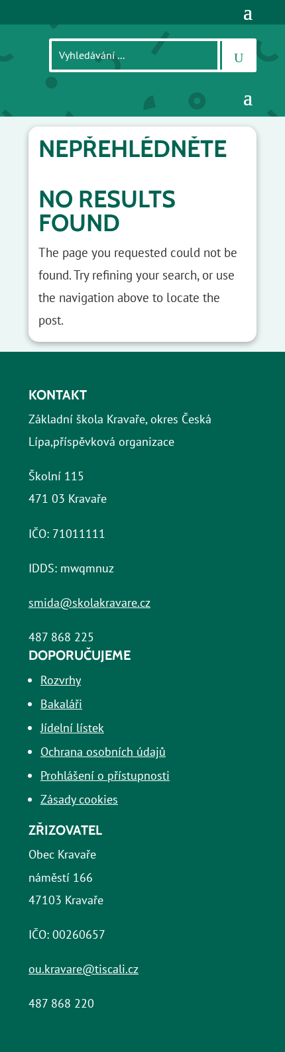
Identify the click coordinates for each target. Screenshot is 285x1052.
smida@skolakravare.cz (89, 602)
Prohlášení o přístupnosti (105, 775)
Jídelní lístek (72, 727)
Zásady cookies (79, 799)
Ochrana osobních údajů (103, 751)
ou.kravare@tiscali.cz (83, 968)
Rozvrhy (60, 680)
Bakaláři (61, 703)
